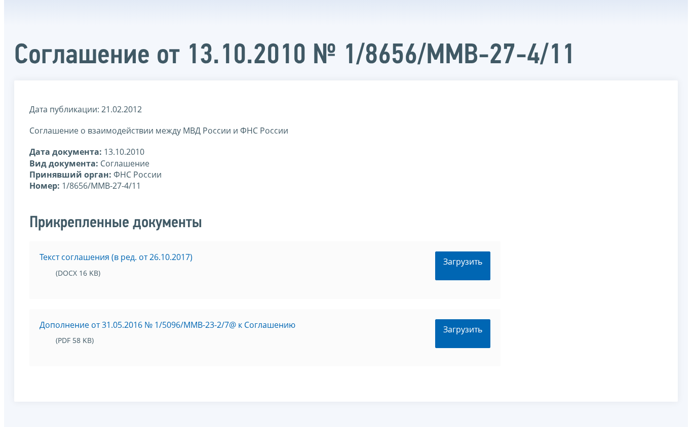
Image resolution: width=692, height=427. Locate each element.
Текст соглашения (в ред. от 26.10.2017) (116, 257)
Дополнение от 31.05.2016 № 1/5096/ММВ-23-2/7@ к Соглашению (167, 324)
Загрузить (462, 261)
